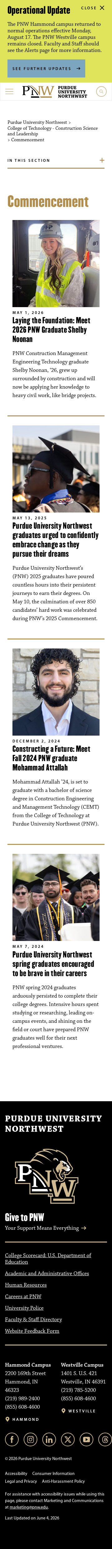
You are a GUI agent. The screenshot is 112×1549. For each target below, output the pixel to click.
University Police (24, 1308)
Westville (82, 1411)
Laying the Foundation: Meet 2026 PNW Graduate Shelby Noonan (51, 329)
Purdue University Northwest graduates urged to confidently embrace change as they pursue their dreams (55, 540)
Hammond (26, 1419)
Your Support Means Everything (42, 1228)
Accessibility (16, 1473)
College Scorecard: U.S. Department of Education (48, 1259)
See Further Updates (42, 68)
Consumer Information (53, 1473)
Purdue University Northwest (53, 1124)
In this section (28, 160)
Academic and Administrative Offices (47, 1273)
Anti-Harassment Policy (63, 1481)
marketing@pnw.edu (29, 1507)
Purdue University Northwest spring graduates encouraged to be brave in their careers (53, 963)
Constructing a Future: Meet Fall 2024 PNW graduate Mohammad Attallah (51, 758)
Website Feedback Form (32, 1331)
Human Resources (26, 1285)
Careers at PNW (23, 1296)
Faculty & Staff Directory (33, 1319)
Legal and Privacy (21, 1481)
